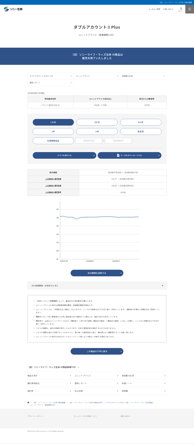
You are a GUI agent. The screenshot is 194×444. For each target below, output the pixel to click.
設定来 (141, 131)
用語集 (125, 390)
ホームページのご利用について (85, 416)
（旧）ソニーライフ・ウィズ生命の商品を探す (85, 402)
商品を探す (32, 375)
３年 (97, 131)
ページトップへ (187, 431)
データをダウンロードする (131, 155)
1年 (53, 131)
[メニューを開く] (189, 9)
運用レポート (35, 82)
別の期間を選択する (97, 273)
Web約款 (79, 390)
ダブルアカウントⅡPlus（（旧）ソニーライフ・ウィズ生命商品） (130, 402)
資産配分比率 (127, 76)
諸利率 (30, 390)
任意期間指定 (53, 140)
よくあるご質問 (154, 9)
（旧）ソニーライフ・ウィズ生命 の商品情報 (175, 2)
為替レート (127, 383)
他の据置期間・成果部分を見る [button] (45, 285)
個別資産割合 (33, 383)
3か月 (97, 122)
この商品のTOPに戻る (97, 351)
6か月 (140, 122)
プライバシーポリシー (35, 416)
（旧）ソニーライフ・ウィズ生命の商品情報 (49, 402)
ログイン (181, 11)
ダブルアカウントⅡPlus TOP (41, 76)
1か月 (53, 122)
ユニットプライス (83, 76)
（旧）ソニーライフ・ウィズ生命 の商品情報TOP (51, 367)
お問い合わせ (168, 9)
